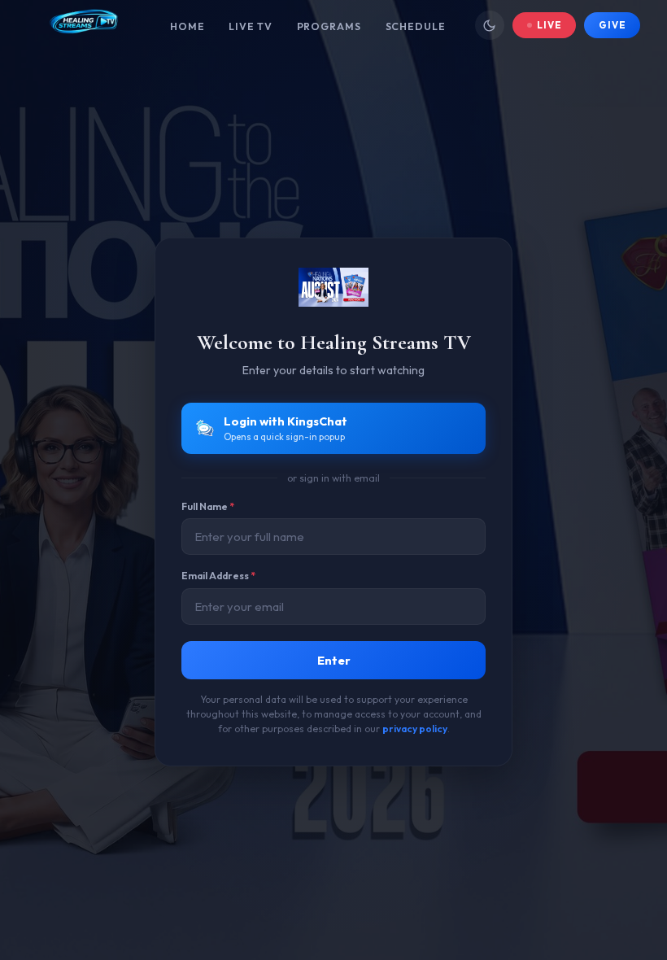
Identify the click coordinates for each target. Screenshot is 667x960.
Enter (334, 660)
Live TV (250, 26)
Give (612, 25)
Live (549, 25)
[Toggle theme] (489, 25)
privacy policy (414, 728)
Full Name (207, 506)
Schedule (416, 26)
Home (187, 26)
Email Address (218, 575)
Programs (329, 26)
